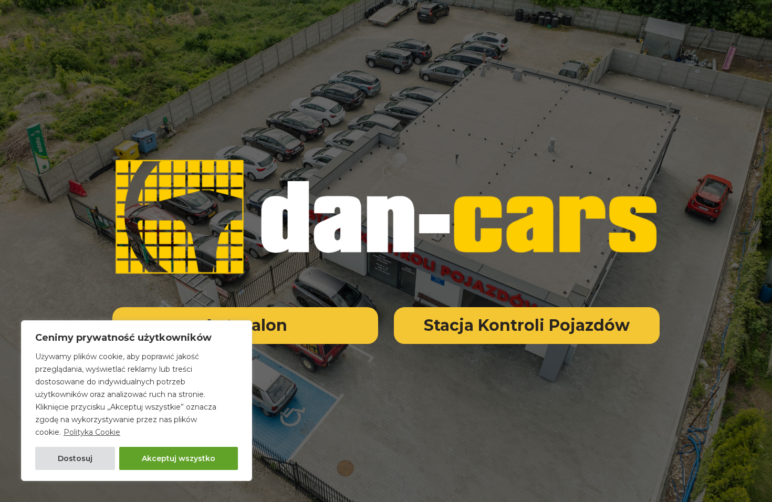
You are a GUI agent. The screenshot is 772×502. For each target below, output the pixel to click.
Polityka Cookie (92, 432)
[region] (136, 400)
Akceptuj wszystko (178, 458)
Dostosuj (75, 458)
